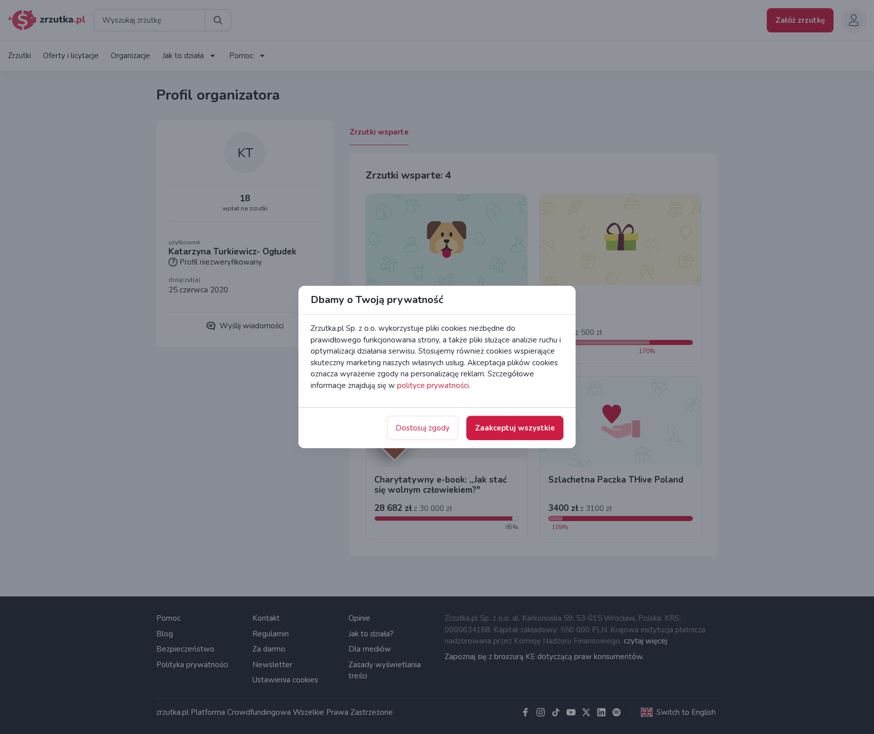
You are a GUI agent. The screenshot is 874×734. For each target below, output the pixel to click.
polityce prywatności (433, 385)
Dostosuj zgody (423, 428)
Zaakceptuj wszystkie (515, 428)
